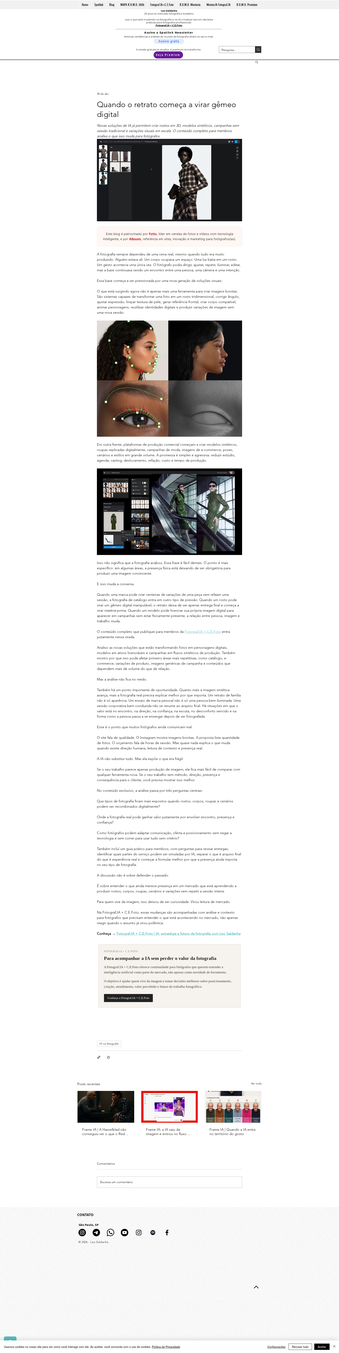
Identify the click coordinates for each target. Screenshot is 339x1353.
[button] (257, 61)
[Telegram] (96, 1232)
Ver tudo (256, 1083)
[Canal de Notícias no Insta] (82, 1232)
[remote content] (169, 236)
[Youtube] (124, 1232)
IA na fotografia (108, 1043)
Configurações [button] (276, 1347)
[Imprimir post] (108, 1057)
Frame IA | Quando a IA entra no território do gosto (232, 1131)
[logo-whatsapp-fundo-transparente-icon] (110, 1232)
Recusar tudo (300, 1347)
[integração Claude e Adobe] (169, 1107)
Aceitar (322, 1347)
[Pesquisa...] (258, 49)
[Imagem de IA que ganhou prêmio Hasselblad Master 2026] (105, 1107)
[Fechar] (334, 1347)
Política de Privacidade (166, 1347)
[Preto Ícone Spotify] (153, 1232)
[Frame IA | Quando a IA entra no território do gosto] (233, 1107)
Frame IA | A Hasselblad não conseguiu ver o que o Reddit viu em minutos (105, 1131)
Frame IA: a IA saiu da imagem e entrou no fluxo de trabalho (169, 1131)
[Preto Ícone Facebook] (167, 1232)
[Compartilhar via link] (99, 1057)
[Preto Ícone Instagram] (138, 1232)
